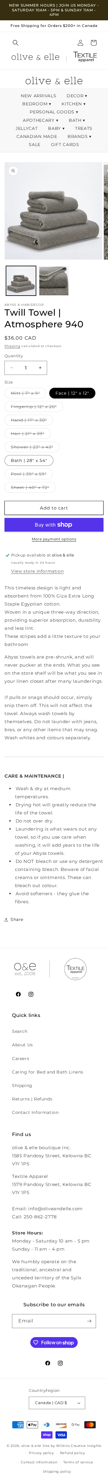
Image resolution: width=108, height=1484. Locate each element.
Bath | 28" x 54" (29, 460)
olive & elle (31, 1446)
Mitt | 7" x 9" (28, 394)
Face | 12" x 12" (72, 393)
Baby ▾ (56, 128)
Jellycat (27, 128)
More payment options (54, 539)
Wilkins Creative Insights (78, 1446)
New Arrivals (39, 95)
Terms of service (78, 1462)
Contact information (39, 1462)
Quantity (13, 355)
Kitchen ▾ (74, 104)
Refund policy (72, 1453)
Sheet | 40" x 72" (33, 488)
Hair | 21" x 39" (31, 435)
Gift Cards (65, 144)
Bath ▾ (77, 120)
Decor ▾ (77, 95)
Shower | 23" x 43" (35, 448)
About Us (22, 1044)
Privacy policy (41, 1453)
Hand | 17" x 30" (32, 421)
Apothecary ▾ (40, 120)
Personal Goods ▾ (54, 112)
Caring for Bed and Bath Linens (47, 1072)
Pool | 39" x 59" (32, 475)
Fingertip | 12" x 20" (37, 408)
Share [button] (16, 919)
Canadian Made (37, 136)
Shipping (12, 346)
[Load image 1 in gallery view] (21, 281)
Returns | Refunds (32, 1099)
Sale (35, 144)
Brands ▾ (80, 136)
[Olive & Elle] (35, 58)
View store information (37, 571)
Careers (20, 1058)
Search (20, 1031)
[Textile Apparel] (85, 58)
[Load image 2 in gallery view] (54, 281)
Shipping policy (57, 1471)
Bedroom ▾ (36, 104)
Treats (83, 128)
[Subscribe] (89, 1321)
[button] (15, 42)
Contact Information (35, 1112)
